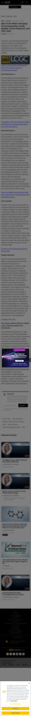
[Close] (29, 683)
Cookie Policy (13, 701)
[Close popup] (27, 351)
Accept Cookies (15, 713)
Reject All (15, 708)
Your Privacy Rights (15, 704)
